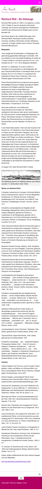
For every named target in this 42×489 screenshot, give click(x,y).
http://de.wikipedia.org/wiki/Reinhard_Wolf (16, 461)
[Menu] (39, 2)
